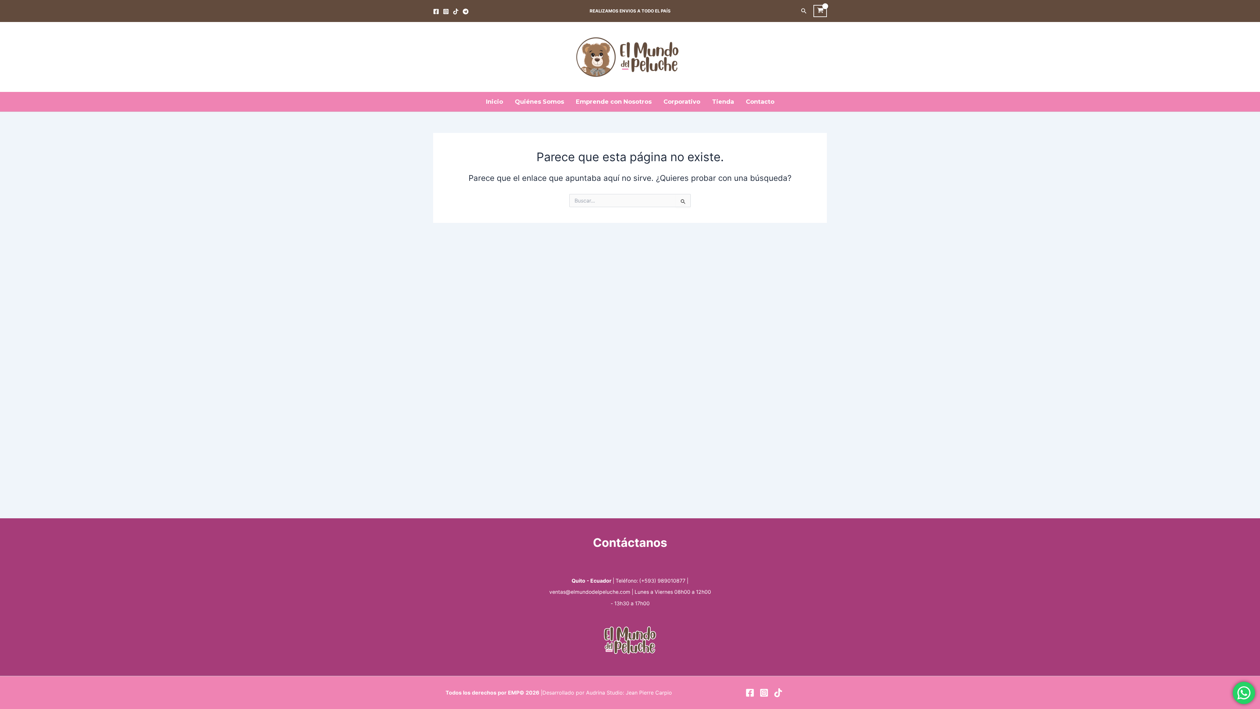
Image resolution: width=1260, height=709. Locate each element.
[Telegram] (466, 11)
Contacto (760, 101)
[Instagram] (446, 11)
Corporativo (681, 101)
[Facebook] (436, 11)
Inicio (494, 101)
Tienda (723, 101)
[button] (804, 11)
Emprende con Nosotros (614, 101)
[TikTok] (456, 11)
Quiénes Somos (539, 101)
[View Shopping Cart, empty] (820, 11)
